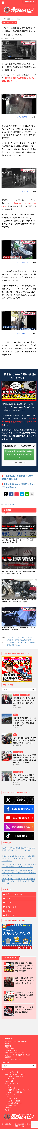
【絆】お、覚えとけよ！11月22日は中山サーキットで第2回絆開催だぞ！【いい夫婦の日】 (24, 740)
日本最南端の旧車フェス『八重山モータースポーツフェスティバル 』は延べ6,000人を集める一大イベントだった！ (19, 872)
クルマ (8, 903)
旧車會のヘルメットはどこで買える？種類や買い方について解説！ (24, 1009)
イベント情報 (10, 907)
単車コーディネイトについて (15, 1053)
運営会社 (8, 1046)
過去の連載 (10, 915)
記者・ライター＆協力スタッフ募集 (18, 1055)
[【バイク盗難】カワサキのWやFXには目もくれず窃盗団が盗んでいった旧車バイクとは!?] (22, 494)
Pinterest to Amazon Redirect (16, 1042)
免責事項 (8, 1057)
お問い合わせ (9, 1048)
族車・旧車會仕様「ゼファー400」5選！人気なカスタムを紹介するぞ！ (24, 980)
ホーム (7, 1044)
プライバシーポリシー (13, 1059)
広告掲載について (11, 1050)
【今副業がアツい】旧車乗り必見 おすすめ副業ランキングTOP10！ (24, 995)
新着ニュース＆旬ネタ (10, 504)
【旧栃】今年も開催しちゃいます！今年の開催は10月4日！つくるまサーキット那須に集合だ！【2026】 (19, 858)
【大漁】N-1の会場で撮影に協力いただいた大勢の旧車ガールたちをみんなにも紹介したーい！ (18, 850)
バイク (8, 898)
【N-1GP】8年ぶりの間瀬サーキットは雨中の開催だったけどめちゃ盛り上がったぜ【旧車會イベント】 (19, 881)
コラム (8, 911)
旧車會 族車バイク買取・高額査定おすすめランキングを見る (19, 453)
